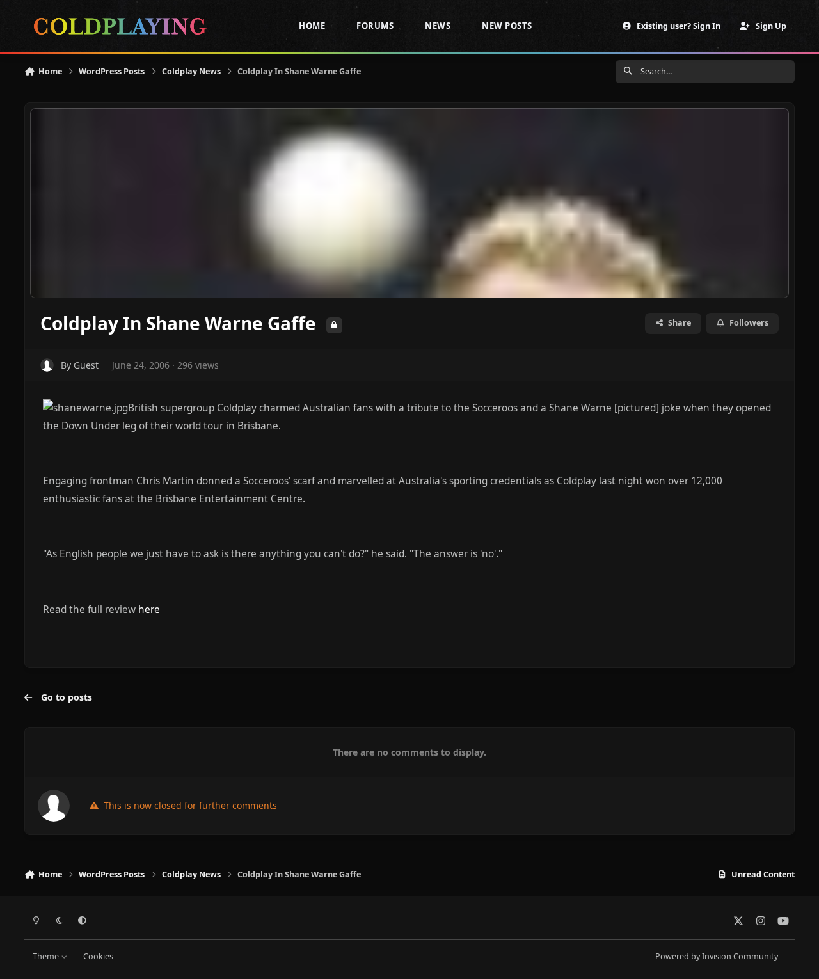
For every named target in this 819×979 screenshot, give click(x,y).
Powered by (716, 956)
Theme (47, 956)
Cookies (98, 956)
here (149, 609)
